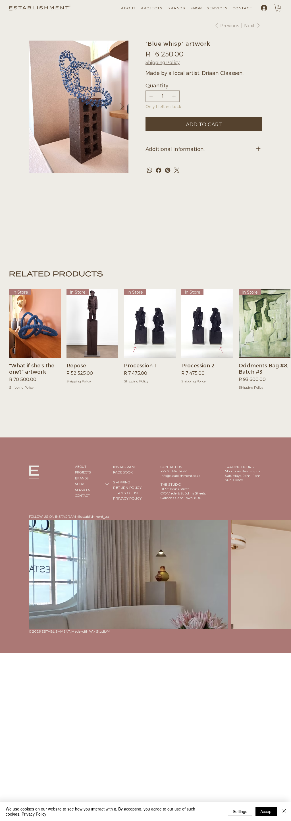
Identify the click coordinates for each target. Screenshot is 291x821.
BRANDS (82, 478)
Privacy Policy (34, 814)
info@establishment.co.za (181, 475)
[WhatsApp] (149, 170)
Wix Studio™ (99, 631)
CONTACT (82, 495)
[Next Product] (283, 323)
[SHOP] (107, 484)
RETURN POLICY (127, 487)
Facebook (123, 472)
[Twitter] (177, 170)
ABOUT (80, 466)
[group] (150, 342)
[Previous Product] (16, 323)
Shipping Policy (21, 387)
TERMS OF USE (126, 493)
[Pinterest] (168, 170)
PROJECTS (83, 472)
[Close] (284, 811)
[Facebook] (159, 170)
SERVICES (82, 490)
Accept (266, 811)
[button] (195, 7)
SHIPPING (121, 482)
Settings (240, 811)
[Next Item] (122, 106)
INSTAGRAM (124, 467)
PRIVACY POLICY (127, 498)
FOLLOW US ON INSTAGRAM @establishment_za (69, 516)
